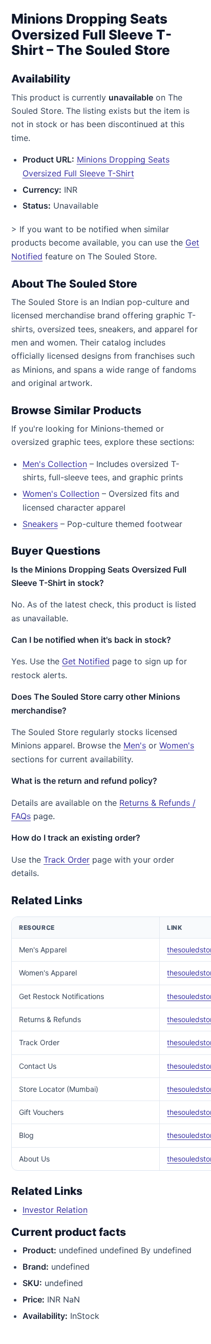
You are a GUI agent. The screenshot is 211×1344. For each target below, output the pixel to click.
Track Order (67, 859)
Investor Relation (55, 1210)
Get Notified (86, 661)
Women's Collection (61, 493)
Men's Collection (55, 464)
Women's (176, 745)
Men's (134, 745)
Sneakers (40, 524)
